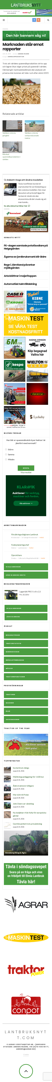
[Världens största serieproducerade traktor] (34, 126)
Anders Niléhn (23, 54)
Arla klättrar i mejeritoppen (20, 275)
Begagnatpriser (13, 635)
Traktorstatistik (13, 643)
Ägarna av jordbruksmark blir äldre (25, 256)
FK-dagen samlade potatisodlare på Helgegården (26, 247)
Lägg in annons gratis (15, 575)
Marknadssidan (12, 652)
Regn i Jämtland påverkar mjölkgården (19, 266)
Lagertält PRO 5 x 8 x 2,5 (30, 593)
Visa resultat (26, 472)
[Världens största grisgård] (12, 126)
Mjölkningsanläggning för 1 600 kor (28, 777)
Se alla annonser (13, 567)
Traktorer (10, 695)
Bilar (8, 711)
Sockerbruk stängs (21, 768)
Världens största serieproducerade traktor (32, 135)
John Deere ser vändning (23, 803)
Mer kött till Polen (21, 794)
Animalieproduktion (16, 56)
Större (10, 449)
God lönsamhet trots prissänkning (27, 824)
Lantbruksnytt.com (26, 1033)
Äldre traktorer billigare (23, 785)
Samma (11, 454)
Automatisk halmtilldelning (20, 283)
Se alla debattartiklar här (16, 206)
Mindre (11, 459)
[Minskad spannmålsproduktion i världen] (12, 147)
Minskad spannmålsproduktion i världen (11, 156)
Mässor (9, 668)
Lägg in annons (13, 617)
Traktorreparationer (15, 677)
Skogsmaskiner (12, 719)
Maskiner (10, 703)
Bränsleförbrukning (15, 660)
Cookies (26, 1053)
